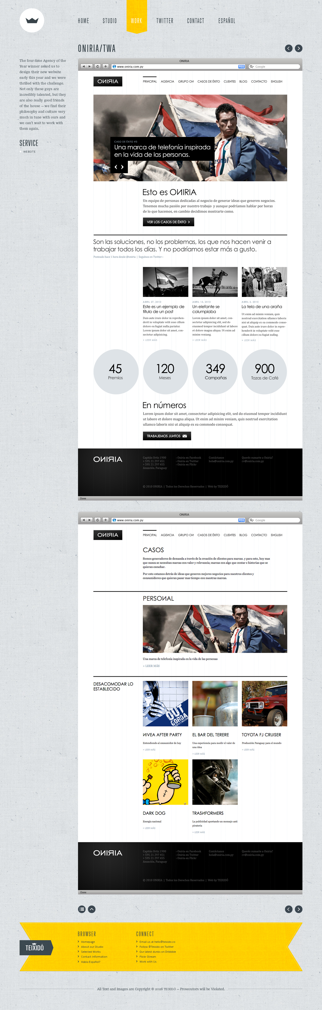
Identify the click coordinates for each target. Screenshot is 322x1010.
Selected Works (91, 952)
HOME (83, 21)
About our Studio (92, 947)
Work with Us (148, 962)
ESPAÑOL (227, 21)
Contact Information (94, 957)
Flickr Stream (148, 957)
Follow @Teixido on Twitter (156, 947)
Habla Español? (90, 962)
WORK (136, 21)
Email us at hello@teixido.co (157, 942)
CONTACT (196, 21)
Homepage (88, 942)
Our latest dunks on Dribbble (158, 952)
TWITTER (165, 21)
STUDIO (110, 21)
